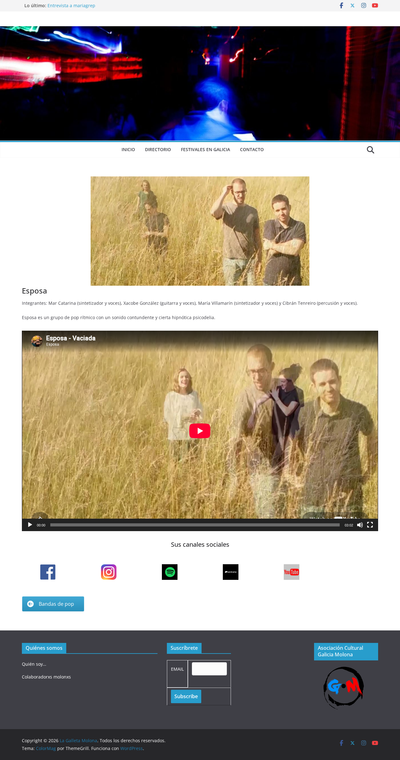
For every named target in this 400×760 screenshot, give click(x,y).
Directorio (158, 149)
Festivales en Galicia (205, 149)
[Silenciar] (360, 525)
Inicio (128, 149)
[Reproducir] (30, 525)
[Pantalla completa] (370, 525)
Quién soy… (34, 664)
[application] (200, 431)
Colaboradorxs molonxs (46, 677)
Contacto (252, 149)
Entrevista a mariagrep (71, 5)
